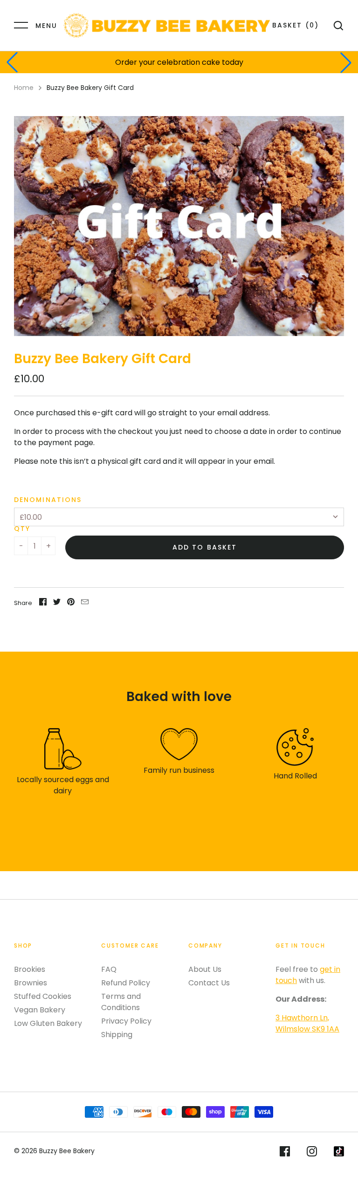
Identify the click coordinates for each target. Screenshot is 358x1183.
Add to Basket (204, 547)
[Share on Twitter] (57, 603)
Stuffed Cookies (42, 996)
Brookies (29, 969)
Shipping (116, 1034)
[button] (12, 62)
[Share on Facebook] (43, 603)
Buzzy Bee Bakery (67, 1150)
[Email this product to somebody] (85, 603)
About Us (204, 969)
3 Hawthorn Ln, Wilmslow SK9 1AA (307, 1023)
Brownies (30, 982)
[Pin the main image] (71, 603)
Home (24, 87)
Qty (22, 528)
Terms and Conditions (121, 1002)
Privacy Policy (126, 1021)
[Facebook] (285, 1153)
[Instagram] (312, 1153)
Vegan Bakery (39, 1009)
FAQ (109, 969)
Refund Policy (125, 982)
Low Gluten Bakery (48, 1023)
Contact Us (209, 982)
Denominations (48, 499)
